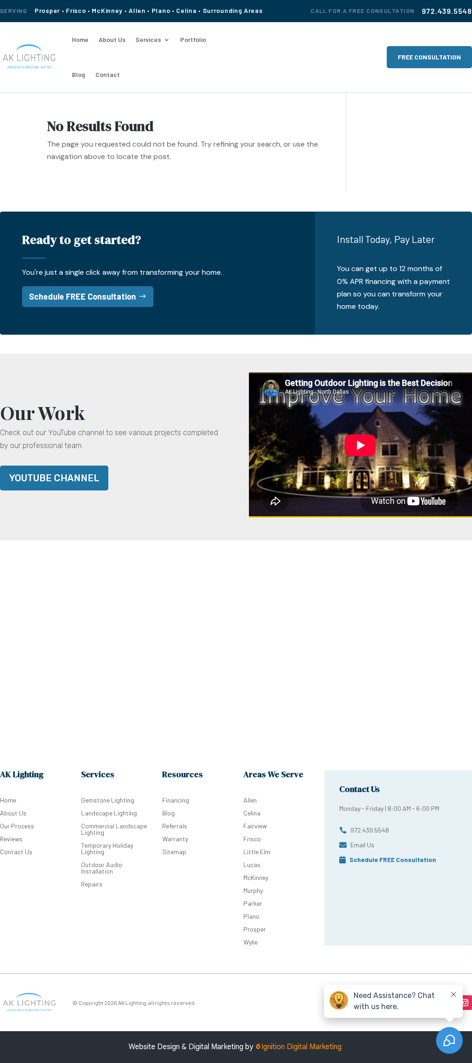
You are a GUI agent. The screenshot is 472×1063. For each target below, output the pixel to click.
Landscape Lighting (109, 813)
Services (148, 39)
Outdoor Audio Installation (101, 868)
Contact (107, 74)
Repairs (91, 884)
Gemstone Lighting (107, 800)
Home (80, 39)
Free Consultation (429, 57)
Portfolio (193, 39)
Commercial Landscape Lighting (114, 829)
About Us (112, 39)
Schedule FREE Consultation (82, 296)
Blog (78, 74)
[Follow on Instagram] (464, 1002)
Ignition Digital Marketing (302, 1046)
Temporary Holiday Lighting (107, 848)
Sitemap (174, 852)
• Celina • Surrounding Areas (217, 10)
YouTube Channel (54, 478)
